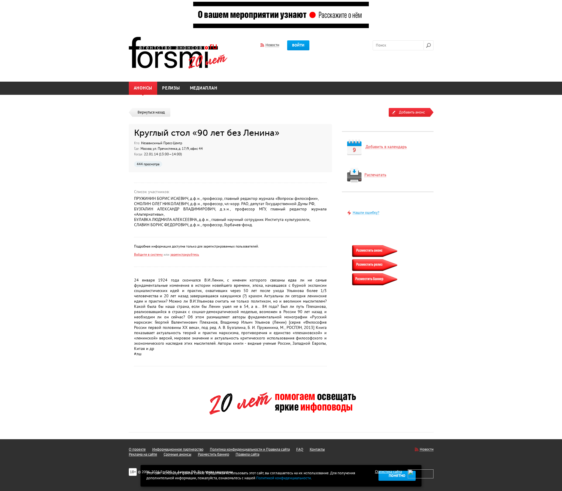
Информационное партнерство (177, 449)
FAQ (299, 449)
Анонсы (143, 88)
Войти (298, 45)
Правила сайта (247, 454)
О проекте (137, 449)
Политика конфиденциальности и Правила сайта (250, 449)
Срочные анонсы (177, 454)
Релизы (171, 88)
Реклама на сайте (143, 454)
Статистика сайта (388, 471)
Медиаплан (203, 88)
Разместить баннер (213, 454)
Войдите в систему (148, 255)
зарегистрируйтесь (184, 255)
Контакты (317, 449)
